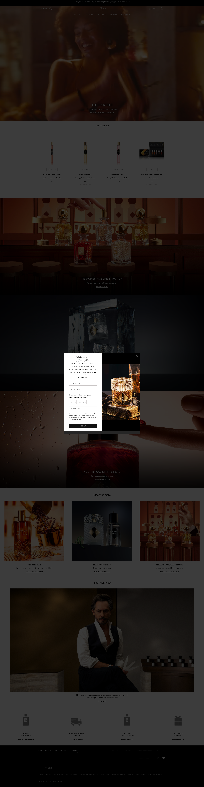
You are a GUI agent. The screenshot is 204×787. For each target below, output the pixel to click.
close (137, 356)
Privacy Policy (76, 419)
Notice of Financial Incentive (82, 417)
